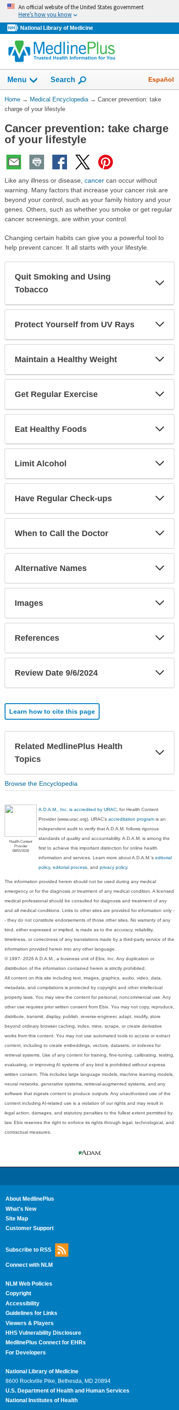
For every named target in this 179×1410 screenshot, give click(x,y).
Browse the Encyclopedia (41, 783)
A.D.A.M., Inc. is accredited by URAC (78, 809)
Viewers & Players (30, 1323)
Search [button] (62, 79)
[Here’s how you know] (89, 11)
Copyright (18, 1293)
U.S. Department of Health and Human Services (67, 1391)
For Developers (26, 1352)
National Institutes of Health (42, 1400)
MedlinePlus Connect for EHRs (46, 1342)
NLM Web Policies (29, 1284)
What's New (21, 1209)
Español (161, 79)
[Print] (37, 162)
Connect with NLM (29, 1265)
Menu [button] (17, 80)
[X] (82, 162)
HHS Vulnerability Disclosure (43, 1333)
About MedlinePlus (30, 1199)
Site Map (17, 1218)
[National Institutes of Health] (13, 28)
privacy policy (113, 867)
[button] (160, 283)
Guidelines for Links (31, 1313)
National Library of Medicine (56, 28)
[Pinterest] (105, 162)
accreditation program (131, 819)
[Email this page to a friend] (14, 162)
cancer (94, 180)
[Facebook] (59, 162)
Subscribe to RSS (28, 1249)
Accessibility (22, 1303)
